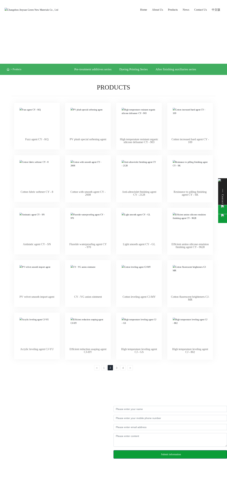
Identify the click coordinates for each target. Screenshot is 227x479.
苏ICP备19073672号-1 (83, 470)
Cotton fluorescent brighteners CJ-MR (190, 298)
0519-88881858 (15, 434)
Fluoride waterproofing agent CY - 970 (88, 246)
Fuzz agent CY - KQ (37, 139)
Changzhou (215, 470)
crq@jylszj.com (19, 445)
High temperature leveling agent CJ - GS (139, 350)
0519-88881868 (34, 434)
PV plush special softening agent (88, 139)
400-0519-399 (42, 423)
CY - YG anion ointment (88, 296)
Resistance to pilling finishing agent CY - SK (190, 193)
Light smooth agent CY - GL (139, 244)
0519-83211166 (16, 440)
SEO (224, 470)
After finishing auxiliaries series (176, 69)
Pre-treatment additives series (93, 69)
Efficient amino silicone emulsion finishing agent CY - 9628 (190, 246)
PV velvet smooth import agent (37, 296)
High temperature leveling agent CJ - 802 (190, 350)
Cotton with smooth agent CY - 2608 (88, 193)
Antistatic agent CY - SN (37, 244)
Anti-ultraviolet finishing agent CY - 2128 (139, 193)
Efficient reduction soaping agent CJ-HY (88, 350)
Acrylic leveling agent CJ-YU (37, 349)
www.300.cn (202, 470)
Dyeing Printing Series (133, 69)
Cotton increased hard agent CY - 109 (190, 141)
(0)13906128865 (33, 428)
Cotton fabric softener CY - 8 (37, 191)
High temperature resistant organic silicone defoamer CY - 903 (139, 141)
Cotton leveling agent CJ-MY (139, 296)
